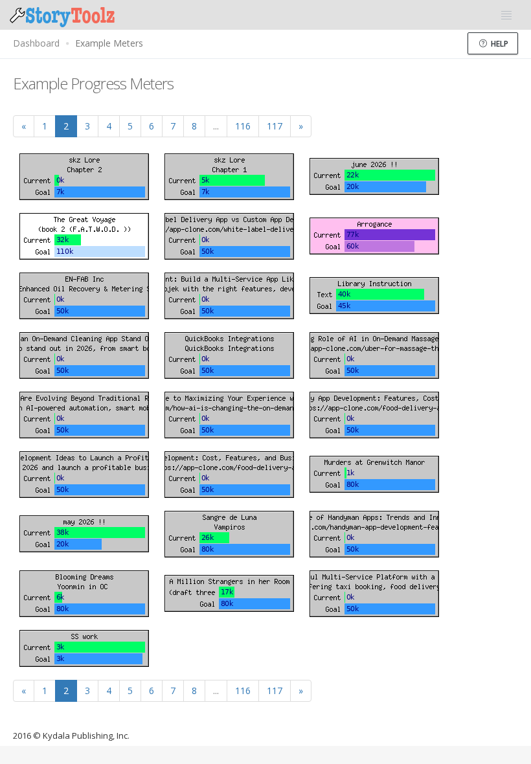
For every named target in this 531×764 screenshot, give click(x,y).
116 (243, 126)
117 (274, 126)
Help (498, 43)
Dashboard (36, 43)
